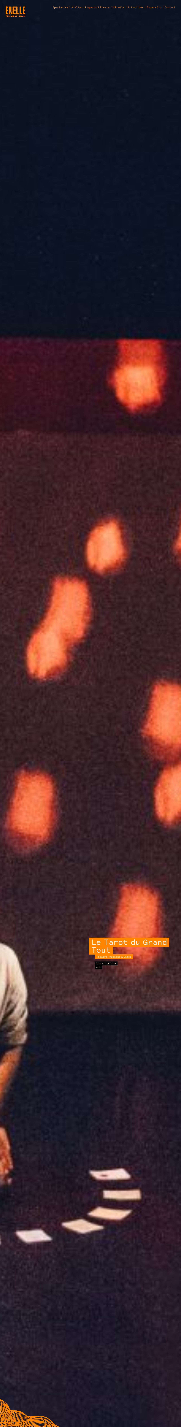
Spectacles (60, 7)
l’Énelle (118, 7)
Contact (170, 7)
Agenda (92, 7)
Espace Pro (154, 7)
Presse (104, 7)
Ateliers (78, 7)
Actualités (135, 7)
